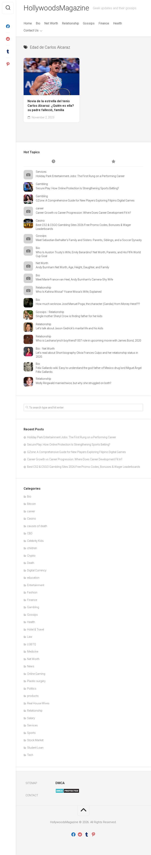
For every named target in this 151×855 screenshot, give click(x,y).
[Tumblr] (8, 51)
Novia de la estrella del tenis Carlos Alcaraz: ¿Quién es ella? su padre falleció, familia (51, 105)
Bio (38, 23)
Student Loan (35, 747)
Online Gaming (36, 673)
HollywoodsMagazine (56, 8)
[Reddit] (8, 39)
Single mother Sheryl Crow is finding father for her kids (69, 316)
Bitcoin (31, 503)
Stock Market (35, 740)
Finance (104, 23)
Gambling (42, 184)
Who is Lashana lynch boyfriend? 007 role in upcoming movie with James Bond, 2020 (88, 340)
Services (41, 171)
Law (29, 636)
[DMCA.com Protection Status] (67, 792)
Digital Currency (36, 570)
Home (28, 23)
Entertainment (35, 585)
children (32, 548)
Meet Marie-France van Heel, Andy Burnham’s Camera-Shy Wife (74, 279)
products (33, 695)
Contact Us (31, 30)
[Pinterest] (8, 64)
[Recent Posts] (53, 162)
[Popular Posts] (113, 162)
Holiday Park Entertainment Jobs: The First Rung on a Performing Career (80, 176)
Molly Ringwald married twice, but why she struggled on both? (73, 383)
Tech (30, 755)
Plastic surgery (36, 681)
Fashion (32, 592)
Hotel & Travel (35, 629)
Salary (31, 718)
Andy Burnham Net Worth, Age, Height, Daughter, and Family (72, 267)
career (40, 208)
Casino (40, 220)
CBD (29, 533)
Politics (31, 688)
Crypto (31, 555)
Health (117, 23)
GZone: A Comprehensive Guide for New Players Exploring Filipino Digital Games (85, 200)
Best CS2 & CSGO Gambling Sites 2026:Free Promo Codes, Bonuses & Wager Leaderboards (83, 466)
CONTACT (32, 795)
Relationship (70, 23)
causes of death (37, 526)
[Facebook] (8, 26)
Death (30, 562)
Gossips (89, 23)
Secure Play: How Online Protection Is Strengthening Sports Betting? (77, 188)
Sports (31, 732)
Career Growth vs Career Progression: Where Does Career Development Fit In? (83, 212)
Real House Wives (38, 703)
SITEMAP (31, 783)
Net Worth (51, 23)
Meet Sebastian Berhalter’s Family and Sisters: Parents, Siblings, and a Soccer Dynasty (89, 240)
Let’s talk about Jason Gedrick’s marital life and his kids (69, 328)
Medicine (32, 651)
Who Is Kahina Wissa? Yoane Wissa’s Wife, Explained (68, 291)
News (30, 666)
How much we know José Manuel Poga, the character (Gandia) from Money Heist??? (88, 303)
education (33, 577)
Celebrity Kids (35, 540)
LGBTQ (31, 644)
